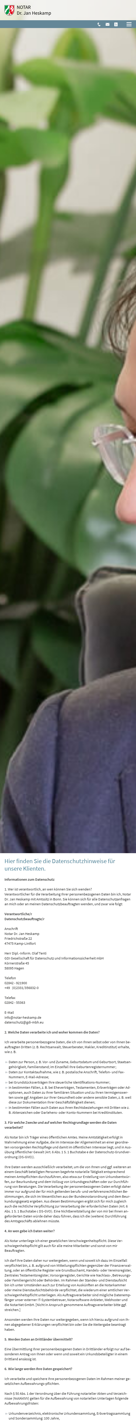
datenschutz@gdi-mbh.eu (24, 1022)
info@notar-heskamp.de (22, 1017)
